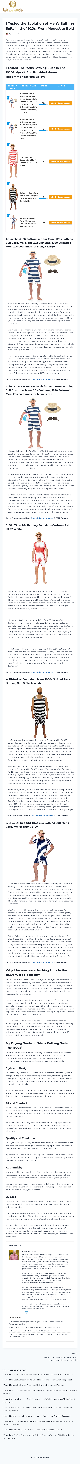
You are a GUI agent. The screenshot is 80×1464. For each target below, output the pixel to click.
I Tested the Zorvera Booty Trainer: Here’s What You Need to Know (34, 1331)
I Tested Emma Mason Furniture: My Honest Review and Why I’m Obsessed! (36, 1416)
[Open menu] (76, 6)
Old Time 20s (17, 525)
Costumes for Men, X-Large (36, 246)
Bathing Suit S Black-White (24, 683)
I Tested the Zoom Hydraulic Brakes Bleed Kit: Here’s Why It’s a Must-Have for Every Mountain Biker (38, 1335)
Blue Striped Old (20, 822)
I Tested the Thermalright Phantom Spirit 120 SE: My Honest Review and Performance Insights (36, 1323)
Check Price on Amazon (60, 103)
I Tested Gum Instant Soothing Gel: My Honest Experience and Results (36, 1328)
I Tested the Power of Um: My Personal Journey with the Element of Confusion (37, 1374)
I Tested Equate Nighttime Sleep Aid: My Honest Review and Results (33, 1385)
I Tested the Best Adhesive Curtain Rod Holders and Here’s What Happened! (37, 1380)
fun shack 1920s (19, 386)
